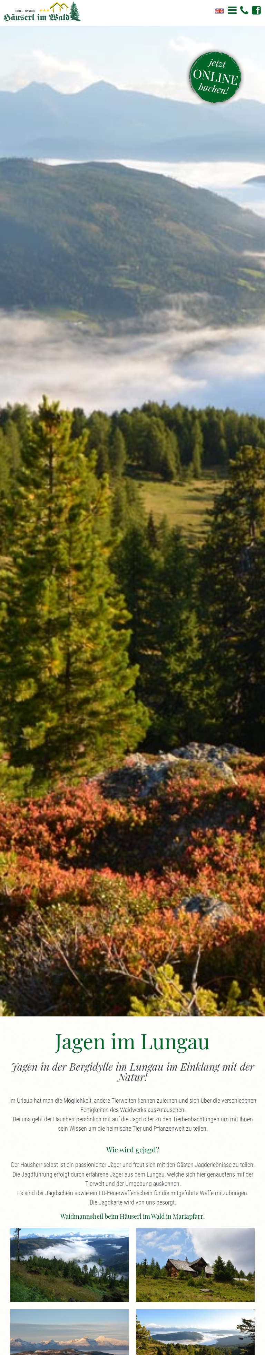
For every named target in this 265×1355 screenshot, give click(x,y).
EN (219, 10)
